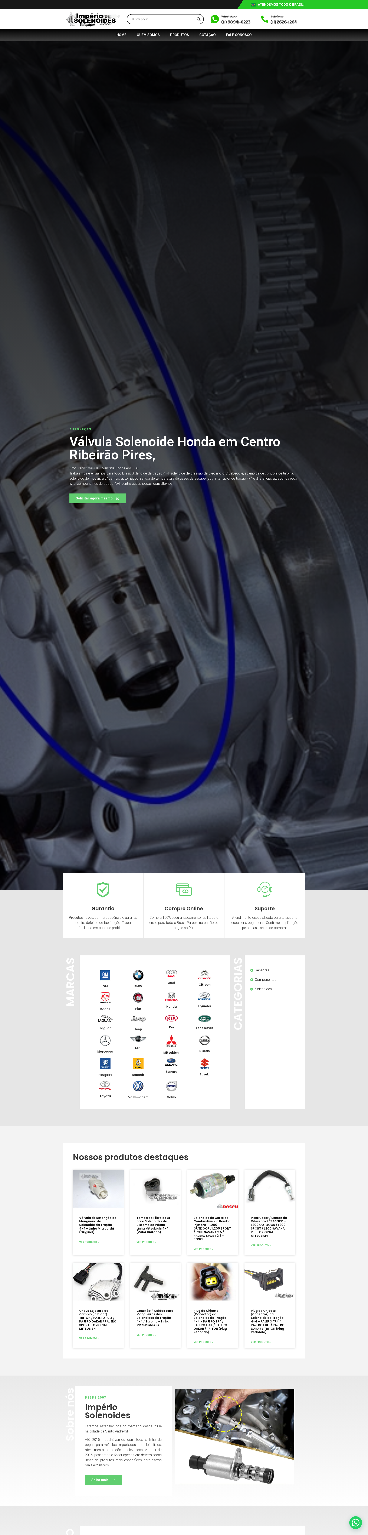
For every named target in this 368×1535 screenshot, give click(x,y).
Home (121, 35)
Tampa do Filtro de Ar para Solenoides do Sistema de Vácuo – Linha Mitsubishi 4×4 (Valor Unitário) (153, 1225)
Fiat (138, 1009)
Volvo (171, 1097)
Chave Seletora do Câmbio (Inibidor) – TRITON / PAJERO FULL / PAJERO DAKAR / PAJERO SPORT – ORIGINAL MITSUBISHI (97, 1320)
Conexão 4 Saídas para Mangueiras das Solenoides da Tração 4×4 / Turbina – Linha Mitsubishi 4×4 (155, 1318)
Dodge (105, 1009)
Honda (171, 1006)
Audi (171, 983)
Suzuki (205, 1074)
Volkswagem (138, 1097)
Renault (138, 1075)
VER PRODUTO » (89, 1242)
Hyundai (204, 1006)
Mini (138, 1048)
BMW (138, 986)
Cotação (207, 35)
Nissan (204, 1051)
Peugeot (105, 1075)
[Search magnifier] (199, 19)
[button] (355, 1522)
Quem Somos (148, 35)
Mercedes (105, 1051)
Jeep (138, 1029)
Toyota (105, 1096)
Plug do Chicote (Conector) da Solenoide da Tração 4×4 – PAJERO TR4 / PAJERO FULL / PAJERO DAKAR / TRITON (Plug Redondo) (210, 1321)
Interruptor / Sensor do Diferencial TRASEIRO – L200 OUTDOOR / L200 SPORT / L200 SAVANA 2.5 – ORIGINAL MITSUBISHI (269, 1227)
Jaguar (105, 1028)
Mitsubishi (171, 1052)
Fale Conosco (239, 35)
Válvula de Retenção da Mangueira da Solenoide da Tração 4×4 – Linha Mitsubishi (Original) (97, 1225)
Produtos (179, 35)
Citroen (205, 984)
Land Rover (204, 1028)
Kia (171, 1027)
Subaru (171, 1071)
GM (105, 986)
